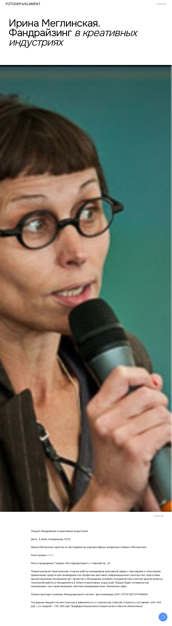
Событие (158, 516)
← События (160, 4)
